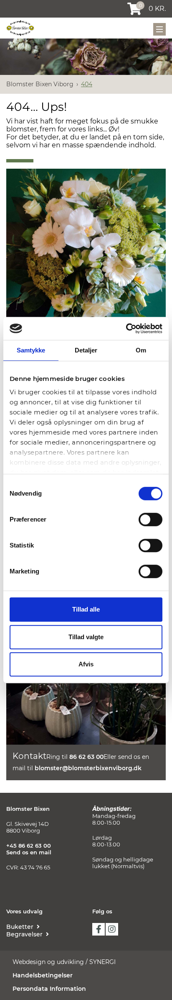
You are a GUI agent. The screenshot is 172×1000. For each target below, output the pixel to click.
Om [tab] (141, 350)
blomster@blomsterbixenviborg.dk (88, 768)
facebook (98, 929)
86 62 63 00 (86, 757)
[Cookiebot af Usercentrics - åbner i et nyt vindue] (125, 328)
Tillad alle (86, 609)
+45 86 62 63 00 (28, 845)
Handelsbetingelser (43, 975)
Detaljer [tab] (86, 350)
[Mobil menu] (159, 29)
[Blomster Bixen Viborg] (20, 28)
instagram (112, 929)
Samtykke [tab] (31, 350)
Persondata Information (49, 988)
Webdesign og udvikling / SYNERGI (64, 962)
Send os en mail (28, 852)
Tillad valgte (86, 636)
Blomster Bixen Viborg (39, 84)
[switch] (150, 519)
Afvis (86, 664)
